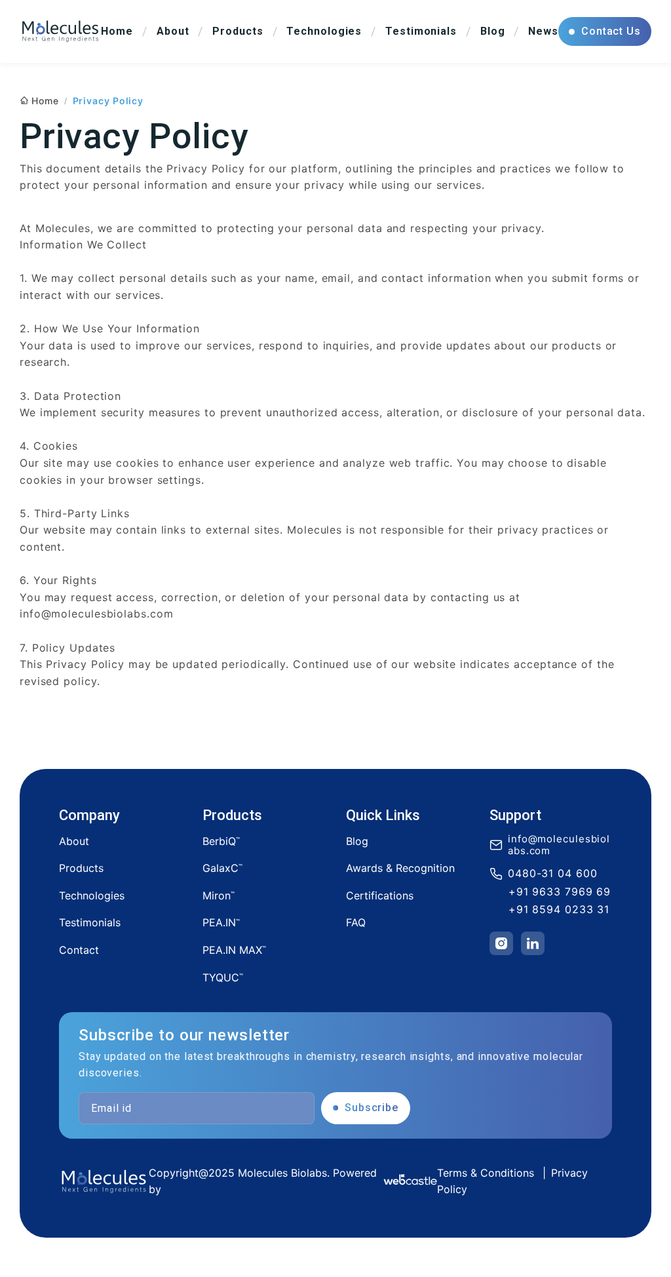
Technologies (92, 895)
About (74, 841)
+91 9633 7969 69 (559, 892)
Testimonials (90, 922)
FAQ (356, 922)
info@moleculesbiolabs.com (559, 845)
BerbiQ (221, 841)
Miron (218, 895)
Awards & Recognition (400, 867)
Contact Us (611, 31)
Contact (79, 949)
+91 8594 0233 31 (558, 909)
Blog (357, 841)
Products (81, 867)
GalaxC (222, 867)
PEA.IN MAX (234, 949)
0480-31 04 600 (553, 873)
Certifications (379, 895)
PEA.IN (221, 922)
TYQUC (222, 977)
